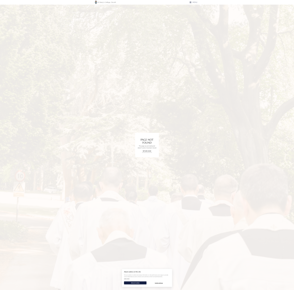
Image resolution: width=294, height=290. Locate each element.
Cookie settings (159, 283)
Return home (147, 151)
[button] (193, 2)
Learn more (126, 278)
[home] (105, 2)
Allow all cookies (135, 283)
